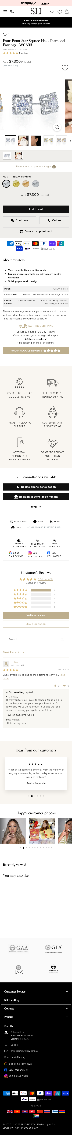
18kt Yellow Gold (16, 183)
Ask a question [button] (36, 624)
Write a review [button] (36, 615)
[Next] (69, 140)
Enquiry (36, 507)
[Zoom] (57, 127)
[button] (11, 53)
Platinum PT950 (35, 183)
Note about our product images (34, 166)
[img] (10, 670)
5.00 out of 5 (45, 579)
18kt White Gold (6, 183)
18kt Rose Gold (25, 183)
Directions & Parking (14, 1057)
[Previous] (3, 831)
